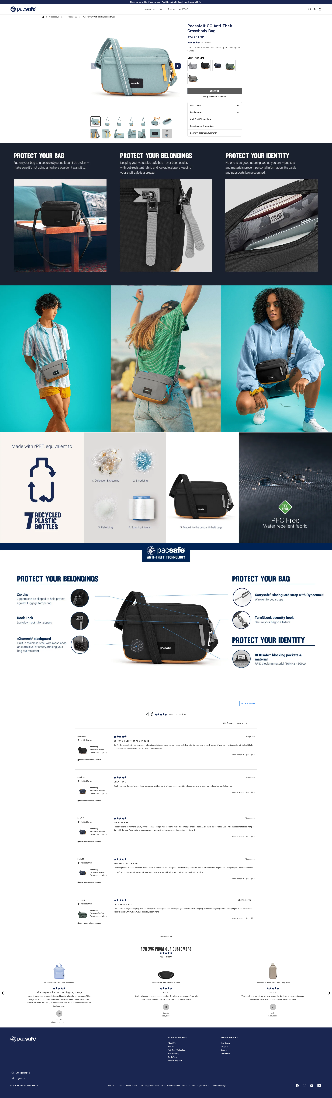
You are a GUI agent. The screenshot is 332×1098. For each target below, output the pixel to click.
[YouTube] (311, 1085)
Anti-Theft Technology (177, 1050)
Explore (171, 9)
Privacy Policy (131, 1086)
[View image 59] (143, 121)
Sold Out (214, 91)
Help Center (225, 1043)
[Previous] (3, 993)
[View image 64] (119, 133)
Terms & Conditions (115, 1086)
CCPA (141, 1086)
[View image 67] (155, 133)
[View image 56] (107, 121)
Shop (161, 9)
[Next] (329, 993)
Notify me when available (214, 96)
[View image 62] (95, 133)
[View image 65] (131, 133)
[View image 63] (107, 133)
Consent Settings (219, 1086)
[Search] (309, 9)
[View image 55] (95, 121)
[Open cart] (320, 9)
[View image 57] (119, 121)
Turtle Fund (172, 1057)
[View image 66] (143, 133)
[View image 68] (167, 133)
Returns (224, 1050)
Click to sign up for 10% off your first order (145, 2)
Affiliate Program (175, 1060)
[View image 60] (155, 121)
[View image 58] (131, 121)
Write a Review (248, 703)
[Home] (43, 17)
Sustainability (173, 1053)
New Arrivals (149, 9)
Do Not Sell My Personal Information (175, 1086)
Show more (164, 936)
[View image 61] (167, 121)
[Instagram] (304, 1085)
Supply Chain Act (152, 1086)
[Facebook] (297, 1085)
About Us (171, 1043)
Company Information (201, 1086)
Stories (171, 1046)
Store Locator (226, 1053)
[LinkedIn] (319, 1085)
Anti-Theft (183, 9)
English (19, 1078)
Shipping (224, 1046)
